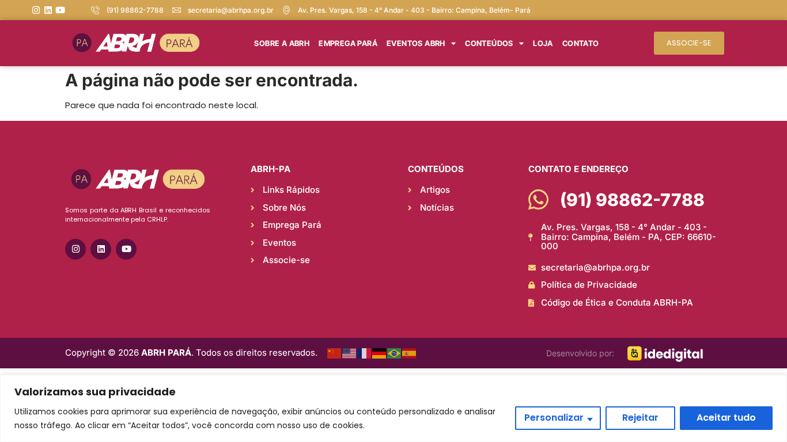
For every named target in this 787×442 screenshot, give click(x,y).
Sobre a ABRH (281, 43)
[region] (393, 408)
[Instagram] (36, 10)
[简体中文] (334, 352)
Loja (543, 43)
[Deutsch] (379, 352)
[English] (349, 352)
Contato (580, 43)
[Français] (364, 352)
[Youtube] (60, 10)
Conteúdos (489, 43)
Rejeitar (640, 417)
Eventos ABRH (416, 43)
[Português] (394, 352)
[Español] (409, 352)
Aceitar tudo (726, 417)
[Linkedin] (48, 10)
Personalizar (554, 417)
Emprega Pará (348, 43)
